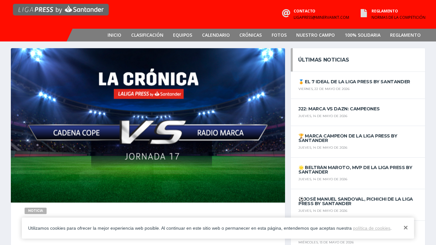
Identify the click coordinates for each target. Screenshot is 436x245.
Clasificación (147, 35)
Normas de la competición (398, 17)
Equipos (182, 35)
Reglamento (405, 35)
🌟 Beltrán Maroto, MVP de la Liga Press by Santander (355, 170)
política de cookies (371, 228)
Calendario (216, 35)
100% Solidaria (362, 35)
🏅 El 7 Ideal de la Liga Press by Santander (354, 82)
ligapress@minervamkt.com (321, 17)
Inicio (114, 35)
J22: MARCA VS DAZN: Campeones (339, 109)
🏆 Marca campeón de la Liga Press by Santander (347, 138)
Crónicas (250, 35)
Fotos (279, 35)
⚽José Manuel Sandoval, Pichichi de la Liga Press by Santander (355, 201)
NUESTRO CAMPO (315, 35)
